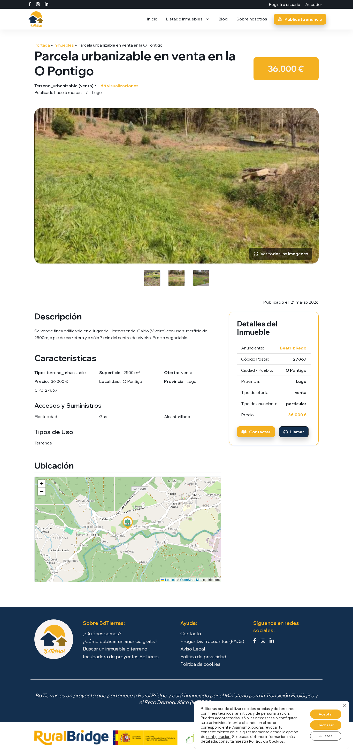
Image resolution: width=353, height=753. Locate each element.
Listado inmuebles (184, 18)
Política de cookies (200, 664)
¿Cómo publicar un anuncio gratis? (120, 641)
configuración (218, 736)
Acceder (313, 4)
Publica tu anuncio (303, 19)
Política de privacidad (203, 657)
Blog (223, 18)
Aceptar (326, 714)
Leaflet (169, 579)
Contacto (190, 634)
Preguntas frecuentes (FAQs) (212, 641)
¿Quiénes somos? (102, 634)
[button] (127, 522)
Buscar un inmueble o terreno (115, 649)
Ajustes (326, 736)
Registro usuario (285, 4)
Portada (42, 45)
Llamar (297, 431)
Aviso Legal (192, 649)
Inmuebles (63, 45)
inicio (152, 18)
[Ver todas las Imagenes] (176, 185)
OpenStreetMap (191, 579)
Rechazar (326, 725)
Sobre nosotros (251, 18)
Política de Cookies (266, 741)
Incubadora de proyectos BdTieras (121, 657)
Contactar (260, 431)
